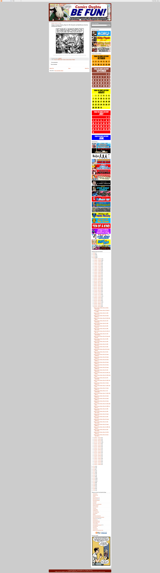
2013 (94, 478)
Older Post (87, 68)
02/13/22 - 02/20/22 (97, 455)
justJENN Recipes (95, 510)
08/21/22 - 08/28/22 (97, 285)
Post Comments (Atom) (59, 70)
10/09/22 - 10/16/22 (97, 275)
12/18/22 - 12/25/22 (97, 260)
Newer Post (52, 68)
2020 (94, 467)
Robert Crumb (60, 59)
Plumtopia (94, 518)
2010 (94, 482)
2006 (94, 488)
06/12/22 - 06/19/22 (97, 300)
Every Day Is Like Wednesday (97, 504)
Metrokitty (94, 514)
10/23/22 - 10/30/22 (97, 272)
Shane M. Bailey (95, 522)
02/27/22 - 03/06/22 (97, 452)
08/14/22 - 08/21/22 (97, 287)
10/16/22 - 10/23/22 (97, 273)
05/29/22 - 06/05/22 (97, 303)
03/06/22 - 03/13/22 (97, 451)
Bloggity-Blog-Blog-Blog (96, 500)
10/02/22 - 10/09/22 (97, 276)
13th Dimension (95, 493)
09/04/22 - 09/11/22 (97, 282)
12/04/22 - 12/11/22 (97, 263)
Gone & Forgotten (95, 506)
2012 (94, 479)
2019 (94, 469)
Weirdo (73, 59)
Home (69, 68)
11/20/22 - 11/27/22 (97, 266)
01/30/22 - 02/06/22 (97, 458)
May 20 (55, 59)
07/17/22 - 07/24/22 (97, 293)
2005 (94, 490)
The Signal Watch (95, 523)
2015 (94, 475)
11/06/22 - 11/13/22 (97, 269)
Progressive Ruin (95, 519)
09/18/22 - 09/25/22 (97, 279)
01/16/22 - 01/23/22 (97, 461)
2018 (94, 470)
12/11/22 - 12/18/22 (97, 261)
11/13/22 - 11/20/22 (97, 267)
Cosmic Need (95, 501)
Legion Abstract (95, 513)
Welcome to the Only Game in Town (98, 530)
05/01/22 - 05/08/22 (97, 439)
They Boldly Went (95, 526)
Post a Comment (54, 64)
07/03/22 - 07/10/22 (97, 296)
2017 (94, 472)
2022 (94, 257)
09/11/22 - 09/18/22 (97, 281)
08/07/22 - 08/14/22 (97, 288)
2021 (94, 466)
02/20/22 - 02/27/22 (97, 454)
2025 (94, 253)
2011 (94, 481)
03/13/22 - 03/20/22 (97, 449)
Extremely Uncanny (95, 505)
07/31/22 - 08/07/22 (97, 290)
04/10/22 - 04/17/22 (97, 443)
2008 (94, 485)
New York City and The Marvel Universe (98, 517)
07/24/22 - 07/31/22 (97, 291)
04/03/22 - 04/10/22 (97, 445)
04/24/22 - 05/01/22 (97, 440)
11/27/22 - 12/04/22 (97, 264)
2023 (94, 256)
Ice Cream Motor (95, 509)
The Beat (94, 496)
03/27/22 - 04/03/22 (97, 446)
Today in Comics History (67, 59)
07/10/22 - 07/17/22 (97, 294)
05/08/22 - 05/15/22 (97, 437)
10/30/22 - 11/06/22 (97, 270)
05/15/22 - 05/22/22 (97, 306)
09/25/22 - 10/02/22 (97, 278)
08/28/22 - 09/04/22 (97, 284)
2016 (94, 473)
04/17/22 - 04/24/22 (97, 442)
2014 (94, 476)
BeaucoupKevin (95, 497)
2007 (94, 487)
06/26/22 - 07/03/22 (97, 297)
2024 (94, 254)
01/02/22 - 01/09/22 (97, 464)
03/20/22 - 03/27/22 (97, 448)
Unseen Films (95, 527)
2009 (94, 484)
